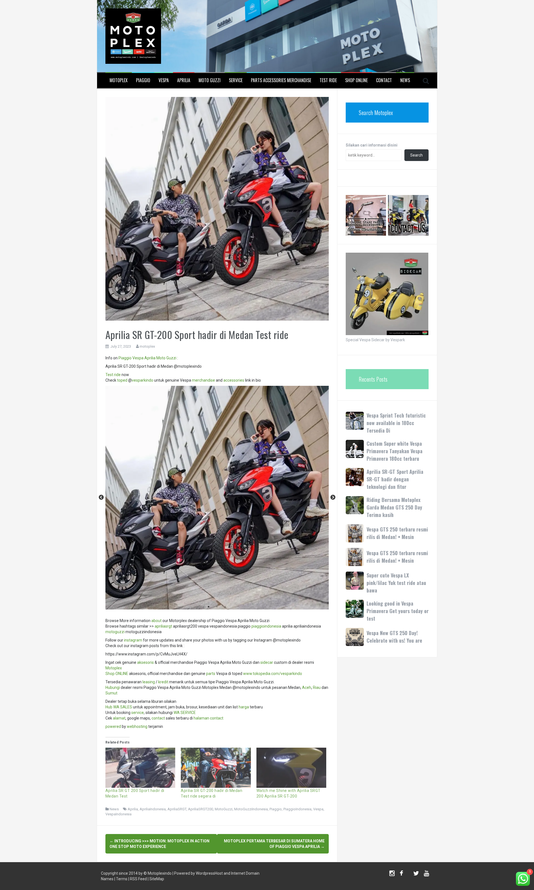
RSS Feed (138, 879)
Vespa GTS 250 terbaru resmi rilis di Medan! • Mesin (397, 533)
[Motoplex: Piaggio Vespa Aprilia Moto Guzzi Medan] (133, 35)
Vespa (164, 80)
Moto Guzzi (210, 80)
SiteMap (156, 879)
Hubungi (112, 687)
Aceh (306, 687)
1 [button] (208, 606)
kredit (163, 682)
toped (122, 380)
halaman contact (208, 718)
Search (416, 155)
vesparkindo (142, 380)
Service (236, 80)
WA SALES (122, 707)
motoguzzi (115, 632)
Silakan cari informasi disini (371, 145)
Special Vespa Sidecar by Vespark (375, 340)
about (156, 620)
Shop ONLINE (116, 673)
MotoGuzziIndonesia (251, 809)
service (137, 712)
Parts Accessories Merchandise (281, 80)
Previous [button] (101, 497)
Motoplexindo (160, 873)
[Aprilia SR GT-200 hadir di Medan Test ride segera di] (216, 768)
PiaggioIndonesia (297, 809)
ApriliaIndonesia (153, 809)
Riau (317, 687)
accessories (233, 380)
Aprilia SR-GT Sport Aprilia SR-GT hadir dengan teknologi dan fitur (395, 479)
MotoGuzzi (224, 809)
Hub (108, 707)
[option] (217, 497)
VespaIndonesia (118, 814)
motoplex (147, 346)
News (405, 80)
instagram (133, 640)
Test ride (113, 374)
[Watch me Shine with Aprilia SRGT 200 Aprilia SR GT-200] (291, 768)
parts (210, 673)
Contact (384, 80)
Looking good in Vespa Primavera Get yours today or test (398, 611)
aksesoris (145, 662)
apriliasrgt (163, 626)
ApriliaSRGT (176, 809)
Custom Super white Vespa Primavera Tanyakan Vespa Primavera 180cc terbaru (394, 451)
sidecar (266, 662)
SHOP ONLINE (356, 80)
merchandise (203, 380)
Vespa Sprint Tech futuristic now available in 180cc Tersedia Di (396, 423)
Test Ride (328, 80)
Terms (121, 879)
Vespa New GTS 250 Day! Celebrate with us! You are (394, 636)
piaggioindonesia (266, 626)
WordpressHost (209, 873)
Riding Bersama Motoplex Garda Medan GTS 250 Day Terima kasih (394, 507)
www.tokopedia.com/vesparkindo (272, 673)
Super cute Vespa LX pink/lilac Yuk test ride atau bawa (396, 583)
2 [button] (217, 606)
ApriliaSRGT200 (200, 809)
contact (158, 718)
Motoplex (119, 80)
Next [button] (333, 497)
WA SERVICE (185, 712)
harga (244, 707)
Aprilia (183, 80)
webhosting (137, 726)
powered (113, 726)
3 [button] (225, 606)
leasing (148, 682)
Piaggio (143, 80)
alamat (119, 718)
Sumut (111, 693)
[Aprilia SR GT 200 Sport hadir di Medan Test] (140, 768)
